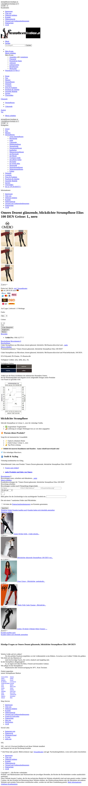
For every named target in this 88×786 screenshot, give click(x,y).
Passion (12, 689)
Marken (7, 133)
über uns (8, 720)
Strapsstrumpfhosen (16, 167)
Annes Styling (4, 676)
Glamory (3, 696)
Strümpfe (8, 173)
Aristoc (3, 678)
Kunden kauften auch (20, 510)
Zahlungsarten (14, 65)
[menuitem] (46, 11)
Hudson (12, 676)
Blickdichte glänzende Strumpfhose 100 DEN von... (35, 557)
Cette (2, 684)
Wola (11, 697)
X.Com (7, 737)
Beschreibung (5, 341)
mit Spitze (12, 162)
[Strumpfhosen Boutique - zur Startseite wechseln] (20, 38)
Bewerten (4, 334)
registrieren (24, 57)
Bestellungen (13, 67)
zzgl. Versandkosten (20, 288)
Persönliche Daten (15, 61)
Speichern (5, 508)
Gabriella (3, 691)
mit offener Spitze (15, 160)
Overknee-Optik (14, 158)
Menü (7, 41)
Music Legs (13, 686)
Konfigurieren (12, 784)
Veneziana (12, 696)
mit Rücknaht (14, 154)
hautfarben (13, 150)
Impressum (9, 11)
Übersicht (12, 59)
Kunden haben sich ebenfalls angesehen (41, 510)
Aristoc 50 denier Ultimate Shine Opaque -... (32, 629)
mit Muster (13, 156)
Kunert (11, 680)
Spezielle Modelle (11, 181)
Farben (11, 171)
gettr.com (8, 739)
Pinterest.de (9, 733)
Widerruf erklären (11, 15)
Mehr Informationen (74, 782)
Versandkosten (38, 752)
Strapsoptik (13, 165)
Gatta (2, 692)
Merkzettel (13, 68)
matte (11, 140)
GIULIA (3, 697)
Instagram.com (10, 731)
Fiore (2, 689)
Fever (2, 686)
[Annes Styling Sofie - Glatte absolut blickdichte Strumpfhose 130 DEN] (7, 534)
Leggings (8, 175)
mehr (66, 345)
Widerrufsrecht (10, 19)
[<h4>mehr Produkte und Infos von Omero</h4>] (7, 229)
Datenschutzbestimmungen (21, 504)
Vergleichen (5, 329)
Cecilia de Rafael (5, 683)
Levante (12, 683)
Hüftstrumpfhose (15, 144)
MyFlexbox (9, 722)
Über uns (8, 13)
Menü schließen (10, 53)
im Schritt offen (14, 163)
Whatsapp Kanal (10, 735)
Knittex (11, 678)
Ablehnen (4, 784)
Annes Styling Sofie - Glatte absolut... (26, 534)
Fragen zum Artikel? (12, 468)
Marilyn (11, 684)
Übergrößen (9, 185)
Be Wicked (3, 681)
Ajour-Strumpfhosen (16, 136)
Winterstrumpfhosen (16, 169)
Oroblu (3, 688)
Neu (6, 131)
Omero (11, 688)
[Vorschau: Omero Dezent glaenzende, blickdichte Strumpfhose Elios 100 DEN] (7, 246)
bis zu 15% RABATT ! (13, 187)
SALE (7, 129)
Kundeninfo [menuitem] (15, 16)
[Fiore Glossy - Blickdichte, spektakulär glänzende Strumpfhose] (9, 581)
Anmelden (13, 57)
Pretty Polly (13, 691)
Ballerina (3, 680)
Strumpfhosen (10, 135)
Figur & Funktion (11, 177)
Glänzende (13, 142)
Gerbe (2, 694)
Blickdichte (13, 138)
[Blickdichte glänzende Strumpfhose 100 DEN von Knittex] (9, 557)
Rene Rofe (12, 692)
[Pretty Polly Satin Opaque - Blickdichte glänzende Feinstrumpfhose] (9, 605)
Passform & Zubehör (12, 179)
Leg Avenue (13, 681)
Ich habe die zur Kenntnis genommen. (25, 504)
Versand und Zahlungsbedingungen (17, 21)
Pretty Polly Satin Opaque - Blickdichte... (32, 605)
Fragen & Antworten (12, 716)
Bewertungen (16, 341)
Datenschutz (9, 23)
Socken (7, 183)
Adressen (12, 63)
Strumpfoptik (13, 146)
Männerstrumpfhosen (16, 152)
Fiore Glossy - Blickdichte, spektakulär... (31, 581)
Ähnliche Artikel (6, 510)
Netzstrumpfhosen (15, 148)
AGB (7, 25)
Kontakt (8, 17)
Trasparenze (13, 694)
